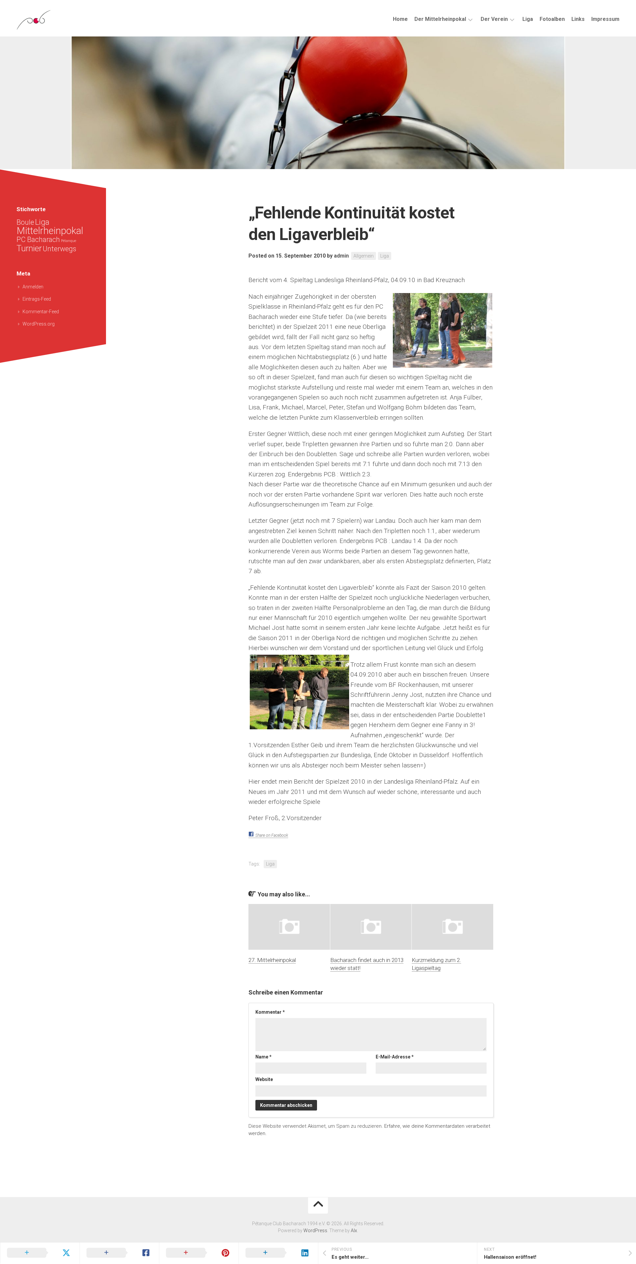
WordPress (315, 1230)
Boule (25, 222)
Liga (527, 19)
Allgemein (363, 256)
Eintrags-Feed (37, 299)
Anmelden (33, 286)
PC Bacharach (38, 239)
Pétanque (68, 241)
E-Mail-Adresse (395, 1056)
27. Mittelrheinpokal (272, 960)
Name (263, 1056)
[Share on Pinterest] (198, 1253)
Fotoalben (552, 19)
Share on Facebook (271, 835)
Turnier (29, 248)
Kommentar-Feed (41, 311)
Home (400, 19)
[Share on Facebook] (119, 1253)
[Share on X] (40, 1253)
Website (264, 1079)
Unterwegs (59, 249)
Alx (354, 1230)
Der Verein (494, 19)
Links (578, 19)
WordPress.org (39, 324)
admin (341, 256)
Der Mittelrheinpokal (440, 19)
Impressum (605, 19)
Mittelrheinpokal (50, 230)
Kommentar (270, 1012)
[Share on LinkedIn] (278, 1253)
